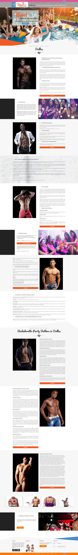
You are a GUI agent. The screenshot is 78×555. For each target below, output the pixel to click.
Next (76, 23)
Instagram (46, 134)
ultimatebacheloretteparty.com (41, 180)
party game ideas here (52, 380)
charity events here (15, 439)
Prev (1, 23)
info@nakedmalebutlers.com (28, 240)
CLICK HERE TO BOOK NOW (26, 243)
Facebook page (57, 133)
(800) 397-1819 (20, 240)
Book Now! (25, 25)
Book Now (43, 546)
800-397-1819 (59, 543)
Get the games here (57, 128)
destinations (25, 178)
